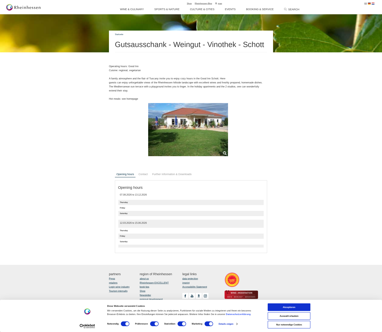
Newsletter (145, 295)
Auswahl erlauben (289, 316)
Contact (143, 174)
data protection (190, 278)
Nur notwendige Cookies (289, 324)
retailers (113, 283)
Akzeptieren (289, 307)
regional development (151, 299)
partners (115, 274)
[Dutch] (373, 3)
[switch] (154, 323)
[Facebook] (185, 296)
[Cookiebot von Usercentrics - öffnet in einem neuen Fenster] (87, 326)
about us (144, 278)
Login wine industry (119, 287)
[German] (369, 3)
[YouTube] (192, 296)
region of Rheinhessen (156, 274)
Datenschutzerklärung (238, 314)
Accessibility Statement (194, 287)
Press (112, 278)
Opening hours (125, 174)
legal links (189, 274)
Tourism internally (118, 291)
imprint (186, 283)
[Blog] (199, 296)
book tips (144, 287)
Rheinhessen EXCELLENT (154, 283)
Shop (142, 291)
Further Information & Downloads (172, 174)
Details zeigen (226, 324)
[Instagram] (205, 296)
